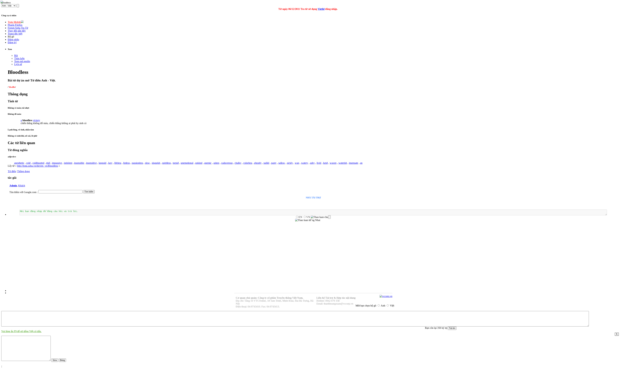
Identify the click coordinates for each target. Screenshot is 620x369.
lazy (110, 163)
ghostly (258, 163)
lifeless (117, 163)
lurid (325, 163)
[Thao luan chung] (321, 217)
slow (147, 163)
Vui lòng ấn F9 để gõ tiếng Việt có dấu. (21, 331)
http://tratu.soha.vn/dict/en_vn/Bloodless (37, 165)
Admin (13, 185)
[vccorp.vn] (386, 296)
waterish (342, 163)
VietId (321, 9)
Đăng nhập (13, 39)
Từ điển (12, 171)
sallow (281, 163)
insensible (79, 163)
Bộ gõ (11, 36)
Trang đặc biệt (15, 33)
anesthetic (19, 163)
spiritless (166, 163)
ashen (216, 163)
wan (297, 163)
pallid (266, 163)
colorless (247, 163)
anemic (208, 163)
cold (28, 163)
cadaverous (227, 163)
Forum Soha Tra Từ (18, 27)
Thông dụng (23, 171)
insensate (353, 163)
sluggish (156, 163)
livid (319, 163)
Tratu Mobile (14, 22)
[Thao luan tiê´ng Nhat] (307, 220)
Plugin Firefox (15, 25)
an (361, 163)
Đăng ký (12, 42)
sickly (290, 163)
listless (126, 163)
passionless (137, 163)
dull (48, 163)
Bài (16, 55)
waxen (333, 163)
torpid (176, 163)
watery (304, 163)
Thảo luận (19, 58)
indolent (68, 163)
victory (36, 120)
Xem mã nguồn (22, 61)
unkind (198, 163)
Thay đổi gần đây (17, 30)
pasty (273, 163)
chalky (238, 163)
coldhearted (38, 163)
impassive (57, 163)
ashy (312, 163)
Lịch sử (18, 64)
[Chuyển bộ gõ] (2, 2)
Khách (21, 185)
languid (102, 163)
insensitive (91, 163)
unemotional (187, 163)
